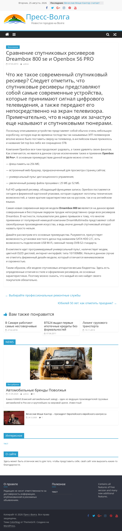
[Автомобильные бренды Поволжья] (61, 348)
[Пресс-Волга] (7, 34)
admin (26, 64)
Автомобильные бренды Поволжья (36, 390)
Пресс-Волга (48, 16)
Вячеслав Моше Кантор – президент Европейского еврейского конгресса (66, 413)
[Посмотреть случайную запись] (114, 34)
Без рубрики (13, 384)
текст (55, 491)
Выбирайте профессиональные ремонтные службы (43, 295)
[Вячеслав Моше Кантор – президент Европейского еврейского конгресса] (14, 412)
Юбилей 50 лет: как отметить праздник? (87, 303)
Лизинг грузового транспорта (95, 324)
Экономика (13, 47)
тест (6, 443)
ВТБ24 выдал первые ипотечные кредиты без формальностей (60, 326)
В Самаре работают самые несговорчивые (21, 324)
